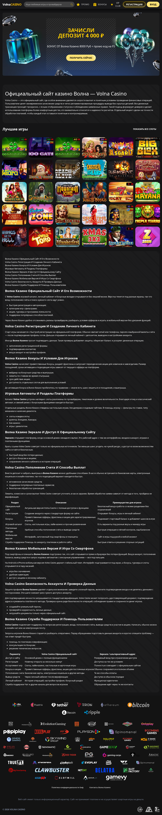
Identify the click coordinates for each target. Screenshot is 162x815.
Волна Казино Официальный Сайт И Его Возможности (32, 258)
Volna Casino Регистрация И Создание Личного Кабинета (33, 262)
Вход (153, 4)
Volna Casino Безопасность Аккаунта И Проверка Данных (33, 281)
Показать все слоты (144, 129)
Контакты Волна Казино (99, 787)
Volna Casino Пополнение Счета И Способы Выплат (30, 275)
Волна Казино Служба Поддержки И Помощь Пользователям (35, 285)
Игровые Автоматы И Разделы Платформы (26, 268)
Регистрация (134, 4)
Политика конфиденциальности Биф (67, 787)
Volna (12, 4)
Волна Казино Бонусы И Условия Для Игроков (27, 265)
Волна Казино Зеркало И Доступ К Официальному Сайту (33, 272)
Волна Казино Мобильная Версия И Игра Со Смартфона (33, 278)
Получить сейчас (81, 57)
